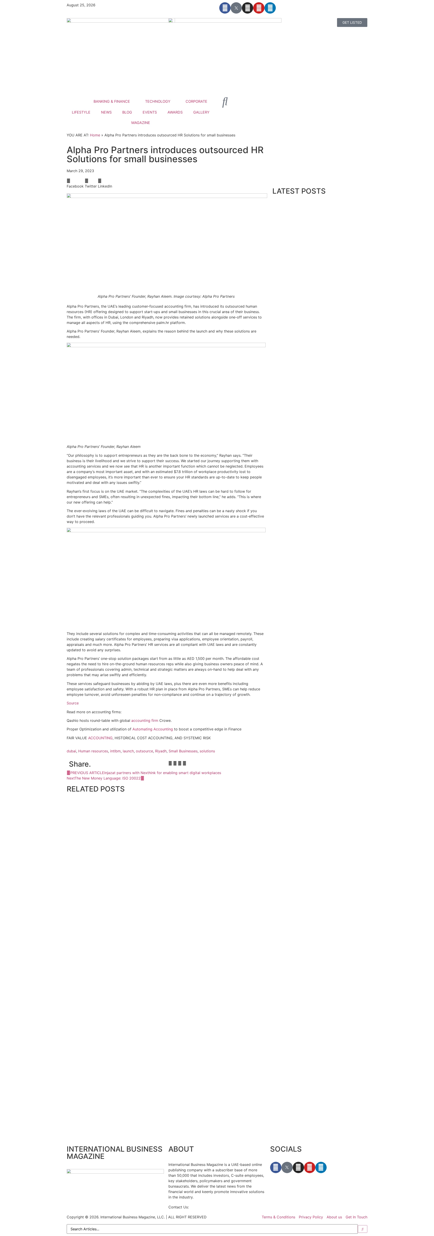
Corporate (73, 900)
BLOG (127, 112)
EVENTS (150, 112)
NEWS (106, 112)
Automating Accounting (152, 729)
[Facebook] (225, 8)
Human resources (93, 751)
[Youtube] (258, 8)
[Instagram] (247, 8)
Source (73, 703)
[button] (75, 183)
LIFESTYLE (81, 112)
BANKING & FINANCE (112, 101)
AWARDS (175, 112)
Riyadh (161, 751)
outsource (144, 751)
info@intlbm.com (204, 1207)
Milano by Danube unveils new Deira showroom (107, 1019)
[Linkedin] (270, 8)
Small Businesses (183, 751)
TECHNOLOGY (157, 101)
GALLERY (201, 112)
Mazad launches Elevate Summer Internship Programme (114, 1134)
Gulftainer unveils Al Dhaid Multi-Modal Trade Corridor (113, 905)
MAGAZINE (140, 122)
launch (128, 751)
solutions (207, 751)
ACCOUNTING (100, 738)
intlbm (115, 751)
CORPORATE (196, 101)
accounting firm (144, 720)
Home (95, 135)
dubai (71, 751)
